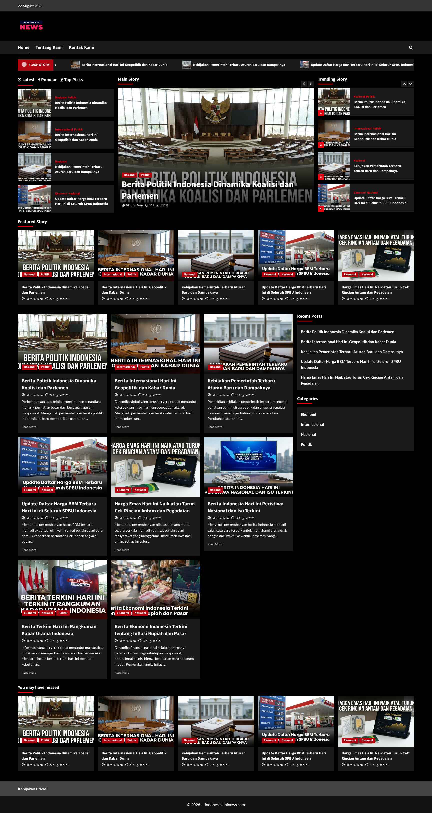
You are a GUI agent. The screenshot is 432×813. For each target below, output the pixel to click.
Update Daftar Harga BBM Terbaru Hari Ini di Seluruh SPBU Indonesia (312, 64)
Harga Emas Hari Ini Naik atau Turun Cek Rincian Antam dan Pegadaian (381, 201)
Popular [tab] (48, 80)
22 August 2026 (159, 205)
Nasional (129, 175)
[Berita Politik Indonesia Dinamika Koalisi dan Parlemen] (35, 102)
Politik (145, 175)
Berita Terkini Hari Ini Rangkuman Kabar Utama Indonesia (59, 630)
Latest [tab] (28, 80)
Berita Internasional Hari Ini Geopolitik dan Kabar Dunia (73, 64)
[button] (411, 47)
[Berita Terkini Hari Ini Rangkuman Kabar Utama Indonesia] (62, 589)
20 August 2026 (139, 299)
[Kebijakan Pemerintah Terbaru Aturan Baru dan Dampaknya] (334, 134)
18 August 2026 (219, 299)
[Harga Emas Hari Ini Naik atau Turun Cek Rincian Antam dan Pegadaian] (334, 198)
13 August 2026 (59, 641)
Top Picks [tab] (73, 80)
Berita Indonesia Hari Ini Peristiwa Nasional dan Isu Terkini (246, 507)
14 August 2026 (245, 518)
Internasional (363, 97)
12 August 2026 (152, 641)
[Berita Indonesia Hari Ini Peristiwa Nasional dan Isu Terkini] (248, 467)
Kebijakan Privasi (33, 788)
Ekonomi (360, 161)
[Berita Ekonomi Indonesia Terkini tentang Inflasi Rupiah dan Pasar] (155, 589)
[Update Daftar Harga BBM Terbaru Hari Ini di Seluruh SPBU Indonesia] (334, 166)
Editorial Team (135, 205)
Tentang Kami (49, 47)
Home (24, 47)
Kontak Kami (81, 47)
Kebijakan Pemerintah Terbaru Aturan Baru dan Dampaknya (187, 64)
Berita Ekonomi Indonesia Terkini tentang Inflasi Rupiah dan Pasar (151, 630)
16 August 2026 (299, 299)
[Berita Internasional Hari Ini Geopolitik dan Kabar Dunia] (334, 102)
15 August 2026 (379, 299)
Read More (29, 427)
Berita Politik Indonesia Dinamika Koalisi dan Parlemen (208, 190)
